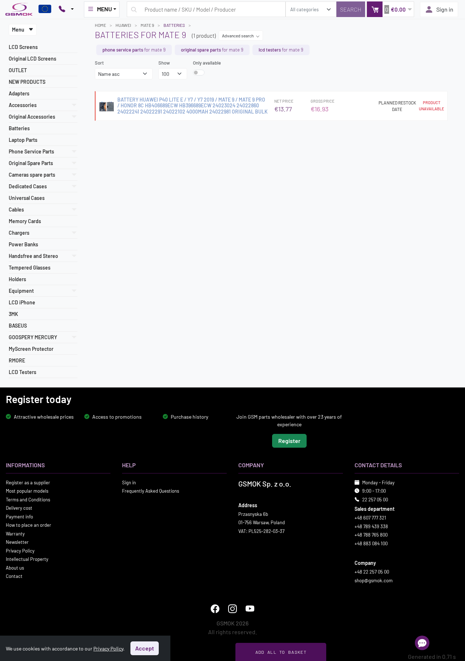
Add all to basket (281, 651)
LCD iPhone (22, 302)
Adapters (19, 93)
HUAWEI (123, 25)
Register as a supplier (28, 482)
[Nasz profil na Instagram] (232, 609)
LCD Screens (23, 47)
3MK (13, 314)
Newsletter (17, 542)
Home (100, 25)
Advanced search (238, 35)
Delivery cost (19, 508)
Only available (207, 63)
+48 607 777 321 (370, 518)
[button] (390, 9)
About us (15, 567)
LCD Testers (22, 372)
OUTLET (18, 70)
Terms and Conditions (28, 499)
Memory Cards (25, 221)
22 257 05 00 (375, 499)
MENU (104, 8)
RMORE (17, 360)
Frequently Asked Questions (150, 491)
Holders (17, 279)
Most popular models (27, 491)
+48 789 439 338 (371, 526)
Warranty (15, 533)
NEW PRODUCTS (27, 82)
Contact (14, 576)
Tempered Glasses (29, 267)
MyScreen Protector (31, 349)
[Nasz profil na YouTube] (250, 609)
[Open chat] (422, 643)
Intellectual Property (27, 559)
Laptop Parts (23, 140)
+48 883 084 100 (371, 543)
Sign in (444, 9)
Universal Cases (27, 198)
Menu (18, 29)
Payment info (19, 516)
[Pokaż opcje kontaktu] (66, 9)
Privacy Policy (20, 550)
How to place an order (28, 525)
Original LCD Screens (32, 59)
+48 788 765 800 (371, 535)
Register (289, 440)
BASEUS (18, 326)
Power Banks (23, 244)
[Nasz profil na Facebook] (215, 609)
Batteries (19, 128)
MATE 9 (147, 25)
